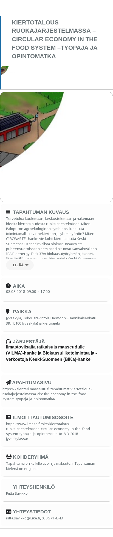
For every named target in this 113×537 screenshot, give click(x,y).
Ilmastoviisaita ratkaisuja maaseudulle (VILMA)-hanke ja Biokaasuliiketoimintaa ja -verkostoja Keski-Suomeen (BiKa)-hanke (51, 353)
